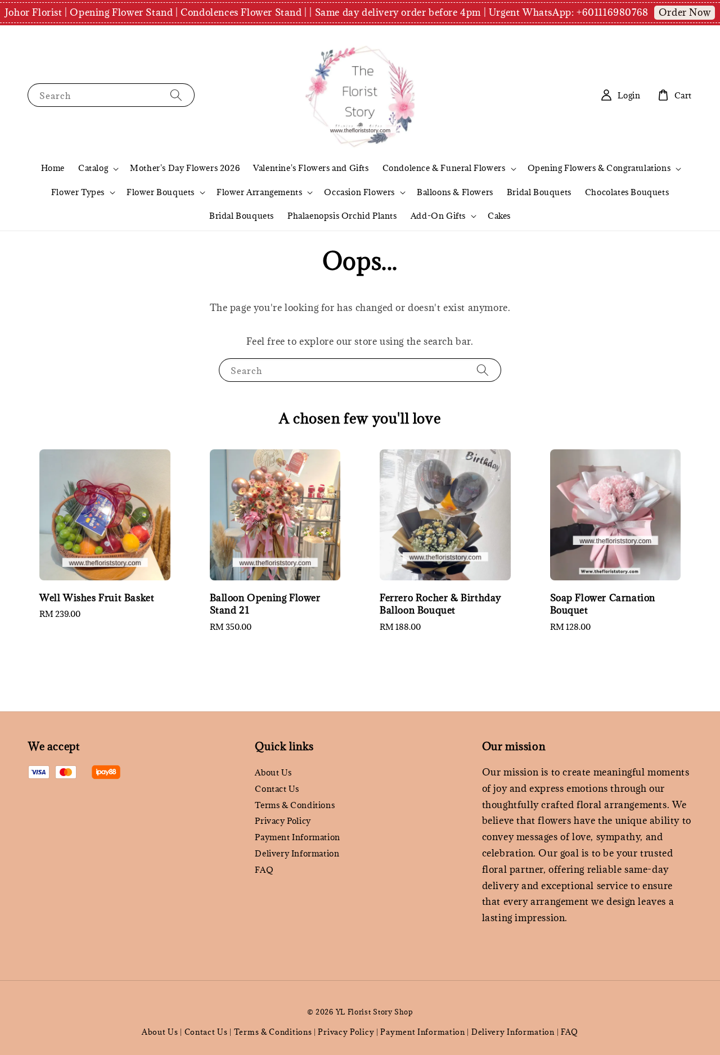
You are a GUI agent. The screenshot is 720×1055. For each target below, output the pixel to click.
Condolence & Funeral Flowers (444, 168)
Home (53, 168)
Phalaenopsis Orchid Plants (342, 215)
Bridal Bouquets (539, 192)
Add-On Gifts (438, 216)
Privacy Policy (282, 820)
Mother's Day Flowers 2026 (185, 168)
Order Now (684, 12)
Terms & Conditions (295, 805)
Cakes (499, 215)
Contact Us (277, 788)
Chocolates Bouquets (627, 192)
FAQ (264, 869)
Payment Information (297, 837)
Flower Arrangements (259, 192)
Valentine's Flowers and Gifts (310, 168)
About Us (273, 773)
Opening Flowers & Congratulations (599, 168)
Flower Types (78, 192)
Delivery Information (297, 853)
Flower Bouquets (161, 192)
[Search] (176, 95)
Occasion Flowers (359, 192)
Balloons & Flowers (455, 192)
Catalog (93, 168)
